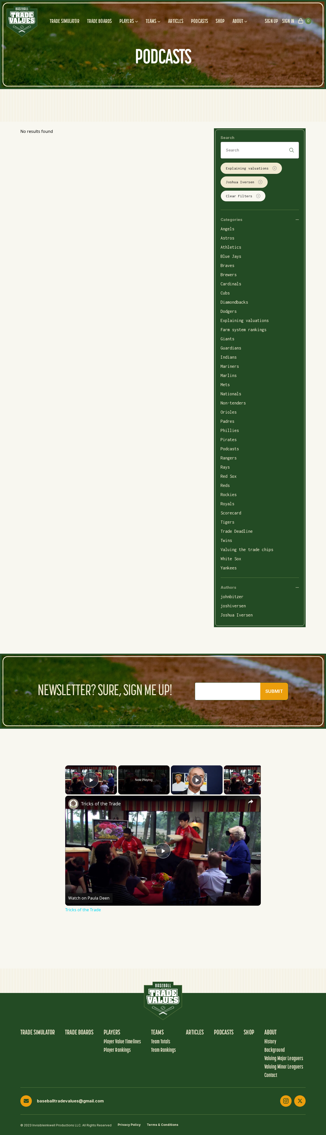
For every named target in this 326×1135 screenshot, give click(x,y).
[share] (250, 801)
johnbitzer (232, 596)
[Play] (197, 780)
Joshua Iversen (240, 182)
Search (227, 137)
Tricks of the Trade (101, 804)
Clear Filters (239, 196)
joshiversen (233, 606)
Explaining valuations (247, 168)
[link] (73, 804)
